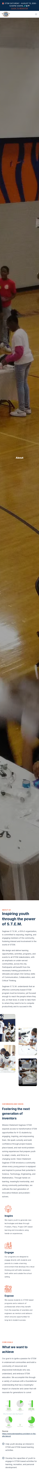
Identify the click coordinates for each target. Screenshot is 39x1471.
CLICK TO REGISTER (19, 8)
